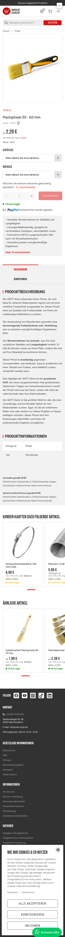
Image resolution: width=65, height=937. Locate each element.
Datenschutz (9, 750)
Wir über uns (8, 791)
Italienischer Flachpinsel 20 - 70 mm (23, 652)
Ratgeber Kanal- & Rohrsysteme (18, 837)
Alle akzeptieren (32, 903)
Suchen (52, 22)
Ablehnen (32, 925)
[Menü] (58, 11)
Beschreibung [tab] (20, 269)
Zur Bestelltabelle (25, 187)
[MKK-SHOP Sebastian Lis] (11, 11)
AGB (5, 755)
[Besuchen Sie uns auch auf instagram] (33, 695)
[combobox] (32, 158)
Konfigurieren (32, 914)
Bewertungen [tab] (20, 279)
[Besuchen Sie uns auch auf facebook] (16, 695)
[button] (23, 542)
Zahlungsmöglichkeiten (14, 801)
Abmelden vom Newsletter (15, 815)
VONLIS (7, 110)
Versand (22, 138)
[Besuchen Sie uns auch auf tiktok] (41, 695)
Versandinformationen (13, 806)
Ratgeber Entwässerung (14, 842)
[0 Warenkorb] (50, 11)
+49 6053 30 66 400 (14, 714)
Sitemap (7, 760)
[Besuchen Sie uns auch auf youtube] (24, 695)
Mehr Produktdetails (18, 252)
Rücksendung (9, 811)
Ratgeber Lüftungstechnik (15, 833)
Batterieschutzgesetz (13, 764)
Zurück (6, 31)
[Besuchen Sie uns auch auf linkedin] (49, 695)
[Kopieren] (18, 123)
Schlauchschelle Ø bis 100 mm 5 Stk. (21, 565)
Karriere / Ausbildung (13, 796)
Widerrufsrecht (10, 774)
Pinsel (17, 31)
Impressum (8, 769)
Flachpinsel (31, 454)
